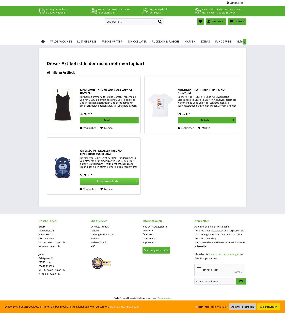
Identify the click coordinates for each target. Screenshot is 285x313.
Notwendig (203, 306)
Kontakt (95, 230)
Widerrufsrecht (99, 242)
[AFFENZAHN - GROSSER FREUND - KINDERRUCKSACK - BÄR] (63, 166)
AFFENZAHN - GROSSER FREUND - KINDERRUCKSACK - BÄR (101, 152)
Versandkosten (164, 298)
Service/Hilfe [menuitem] (236, 2)
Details (107, 120)
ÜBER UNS (148, 234)
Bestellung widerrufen (156, 250)
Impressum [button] (132, 306)
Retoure (95, 238)
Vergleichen (89, 127)
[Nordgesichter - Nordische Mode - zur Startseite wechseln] (70, 27)
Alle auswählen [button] (268, 306)
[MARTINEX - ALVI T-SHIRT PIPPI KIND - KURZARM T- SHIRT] (160, 105)
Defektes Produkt (100, 226)
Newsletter (148, 230)
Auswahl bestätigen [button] (242, 306)
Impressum (148, 242)
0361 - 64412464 (232, 9)
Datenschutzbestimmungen (224, 254)
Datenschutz (149, 238)
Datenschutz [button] (117, 306)
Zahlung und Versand (102, 234)
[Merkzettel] (200, 21)
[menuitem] (134, 21)
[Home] (43, 41)
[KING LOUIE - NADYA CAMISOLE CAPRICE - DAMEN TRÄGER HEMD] (63, 105)
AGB (93, 246)
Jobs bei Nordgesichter (155, 226)
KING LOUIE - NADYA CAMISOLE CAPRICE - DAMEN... (107, 91)
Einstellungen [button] (219, 306)
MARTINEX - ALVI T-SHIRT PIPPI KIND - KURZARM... (202, 91)
